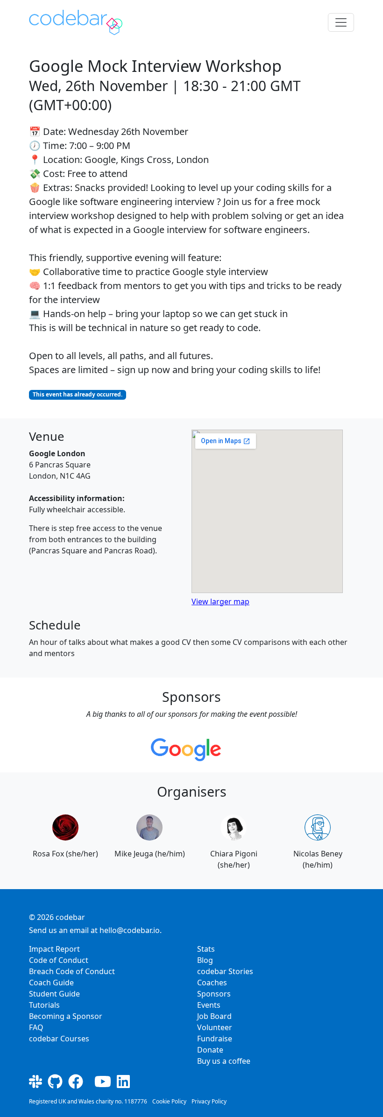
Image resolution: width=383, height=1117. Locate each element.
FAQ (36, 1027)
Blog (205, 960)
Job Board (214, 1016)
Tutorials (44, 1005)
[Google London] (186, 749)
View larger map (220, 601)
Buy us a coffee (223, 1061)
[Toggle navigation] (341, 22)
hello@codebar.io (129, 930)
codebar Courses (59, 1038)
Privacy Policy (209, 1101)
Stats (206, 949)
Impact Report (54, 949)
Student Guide (54, 994)
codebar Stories (225, 971)
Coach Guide (51, 982)
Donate (210, 1050)
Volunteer (214, 1027)
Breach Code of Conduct (72, 971)
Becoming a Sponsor (65, 1016)
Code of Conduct (58, 960)
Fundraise (214, 1038)
